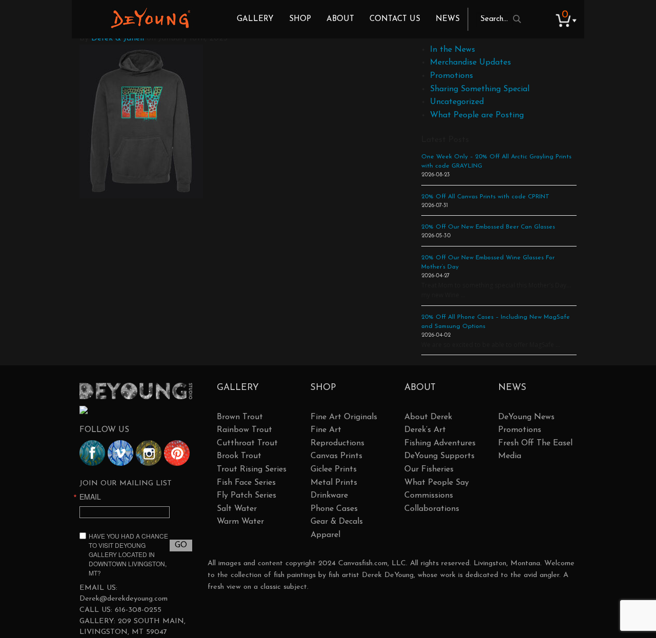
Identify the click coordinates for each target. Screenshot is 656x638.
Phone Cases (334, 509)
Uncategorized (457, 102)
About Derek (428, 417)
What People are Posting (477, 115)
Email (90, 496)
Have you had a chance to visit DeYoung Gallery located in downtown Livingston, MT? (128, 554)
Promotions (451, 76)
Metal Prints (334, 483)
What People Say (436, 483)
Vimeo (120, 453)
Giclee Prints (334, 469)
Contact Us (395, 19)
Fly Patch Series (246, 495)
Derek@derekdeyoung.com (123, 599)
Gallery (255, 19)
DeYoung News (526, 417)
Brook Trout (239, 456)
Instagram (148, 453)
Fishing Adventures (440, 443)
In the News (452, 50)
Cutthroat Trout (247, 443)
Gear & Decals (337, 522)
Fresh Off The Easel (535, 443)
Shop (300, 19)
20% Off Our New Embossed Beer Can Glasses (488, 227)
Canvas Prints (336, 456)
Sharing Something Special (479, 89)
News (448, 19)
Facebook (92, 453)
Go (181, 545)
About (340, 19)
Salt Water (237, 509)
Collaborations (431, 509)
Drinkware (329, 495)
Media (509, 456)
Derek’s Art (425, 430)
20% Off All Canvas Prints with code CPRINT (485, 197)
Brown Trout (240, 417)
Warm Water (240, 522)
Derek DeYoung (150, 18)
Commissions (428, 495)
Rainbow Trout (244, 430)
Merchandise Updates (470, 62)
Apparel (325, 535)
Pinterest (177, 453)
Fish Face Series (246, 483)
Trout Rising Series (251, 469)
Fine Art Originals (344, 417)
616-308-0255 (138, 610)
